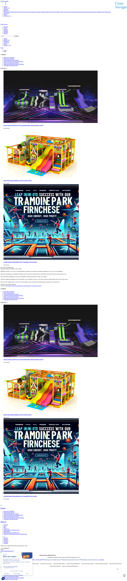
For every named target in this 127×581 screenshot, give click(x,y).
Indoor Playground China (55, 566)
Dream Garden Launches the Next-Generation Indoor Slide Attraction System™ (24, 125)
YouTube (6, 538)
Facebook (6, 540)
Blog (5, 527)
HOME (5, 6)
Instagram (6, 541)
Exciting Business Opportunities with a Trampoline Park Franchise (20, 262)
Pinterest (5, 539)
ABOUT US (7, 8)
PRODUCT (6, 10)
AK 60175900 (38, 559)
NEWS (5, 14)
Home (5, 50)
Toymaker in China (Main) (62, 555)
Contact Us (6, 528)
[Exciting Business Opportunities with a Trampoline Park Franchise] (41, 259)
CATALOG (6, 13)
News (5, 526)
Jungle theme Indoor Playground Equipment (86, 12)
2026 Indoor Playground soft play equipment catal (15, 534)
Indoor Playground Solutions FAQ (12, 532)
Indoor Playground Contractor (115, 563)
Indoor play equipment (9, 12)
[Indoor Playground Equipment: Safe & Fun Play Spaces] (40, 177)
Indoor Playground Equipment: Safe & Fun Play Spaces (18, 180)
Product (3, 508)
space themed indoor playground (32, 12)
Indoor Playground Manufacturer (73, 563)
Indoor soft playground (19, 12)
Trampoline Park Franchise (33, 563)
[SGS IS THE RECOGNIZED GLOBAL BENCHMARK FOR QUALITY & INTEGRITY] (70, 559)
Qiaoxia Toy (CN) (73, 555)
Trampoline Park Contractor (46, 563)
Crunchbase (101, 559)
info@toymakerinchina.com (7, 551)
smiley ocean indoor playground (67, 12)
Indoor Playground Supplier (59, 563)
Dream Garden (4, 24)
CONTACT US (7, 16)
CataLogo (6, 524)
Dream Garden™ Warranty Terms (11, 530)
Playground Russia (83, 555)
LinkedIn (6, 543)
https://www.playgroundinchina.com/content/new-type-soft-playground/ (24, 285)
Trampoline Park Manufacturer (103, 12)
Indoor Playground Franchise (88, 563)
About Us (6, 9)
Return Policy (7, 531)
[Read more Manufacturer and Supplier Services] (52, 559)
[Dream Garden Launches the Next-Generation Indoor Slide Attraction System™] (51, 122)
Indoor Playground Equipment (101, 563)
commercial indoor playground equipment (50, 12)
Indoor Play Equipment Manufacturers (70, 566)
